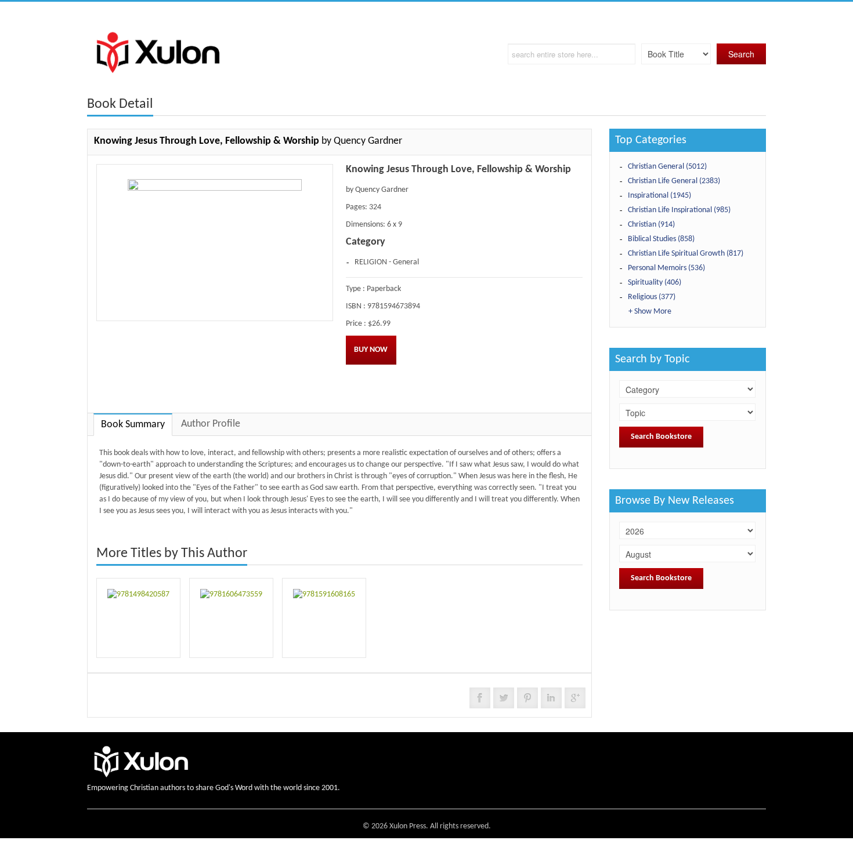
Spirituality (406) (654, 282)
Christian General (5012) (667, 166)
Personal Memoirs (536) (666, 268)
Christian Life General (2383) (674, 181)
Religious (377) (651, 297)
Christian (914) (651, 224)
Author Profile (210, 424)
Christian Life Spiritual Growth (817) (685, 253)
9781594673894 (393, 306)
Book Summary (133, 424)
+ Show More (649, 311)
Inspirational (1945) (659, 195)
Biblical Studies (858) (661, 239)
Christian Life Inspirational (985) (679, 210)
